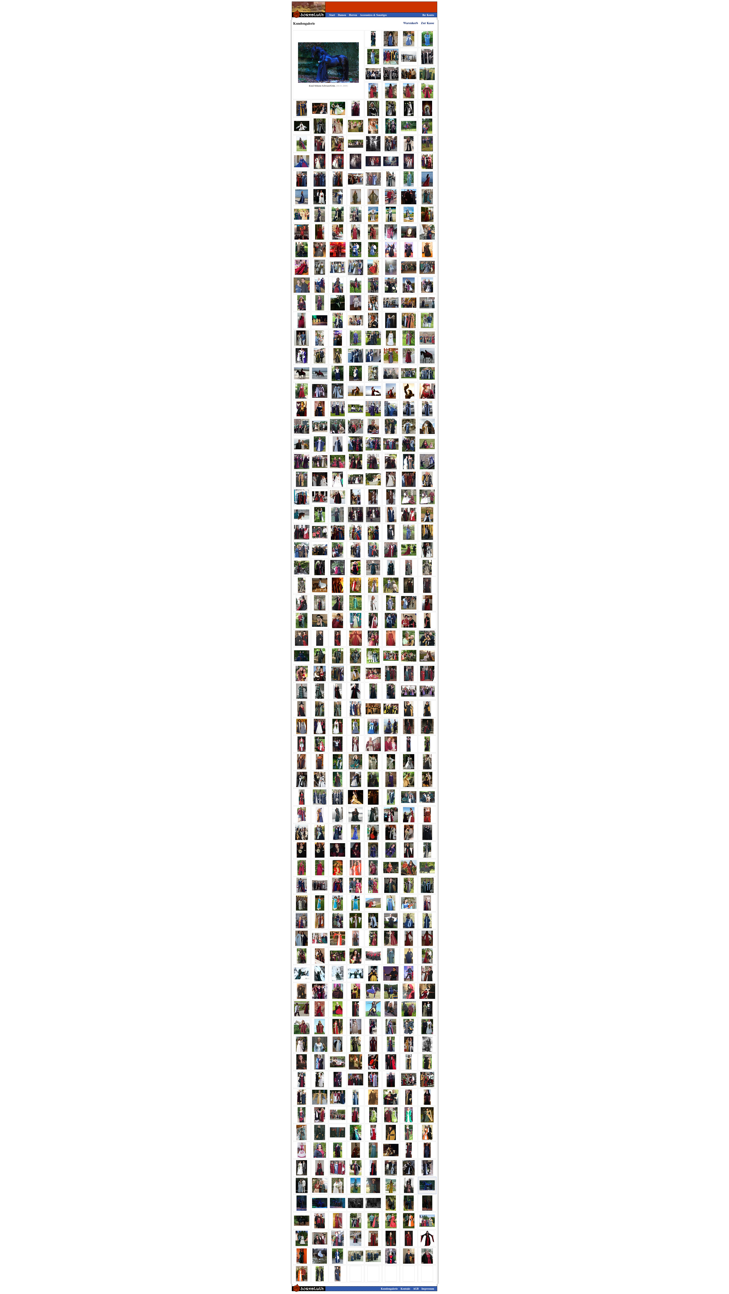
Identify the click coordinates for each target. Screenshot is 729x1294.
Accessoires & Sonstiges (373, 15)
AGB (416, 1289)
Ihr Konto (428, 15)
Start (332, 15)
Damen (342, 15)
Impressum (427, 1289)
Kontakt (405, 1289)
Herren (353, 15)
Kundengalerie (389, 1289)
